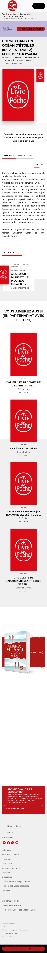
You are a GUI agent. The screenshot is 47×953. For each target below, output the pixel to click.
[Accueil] (12, 6)
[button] (31, 29)
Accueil (4, 14)
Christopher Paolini (19, 54)
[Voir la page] (23, 652)
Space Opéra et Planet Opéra (12, 16)
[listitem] (4, 843)
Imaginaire (14, 14)
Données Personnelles (10, 933)
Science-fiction (25, 14)
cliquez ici (22, 802)
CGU (4, 926)
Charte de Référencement (11, 937)
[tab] (9, 156)
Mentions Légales (8, 923)
